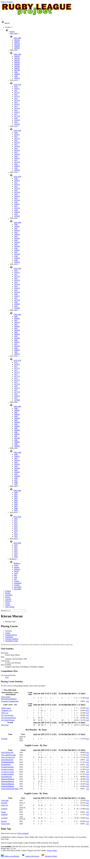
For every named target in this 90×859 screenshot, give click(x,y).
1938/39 (17, 212)
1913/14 (17, 100)
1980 (16, 408)
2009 (16, 510)
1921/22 (17, 138)
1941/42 (17, 230)
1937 (16, 206)
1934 (16, 194)
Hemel (3, 812)
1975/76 (17, 384)
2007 (16, 506)
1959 (16, 306)
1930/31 (17, 180)
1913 (16, 98)
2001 (16, 494)
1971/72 (17, 368)
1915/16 (17, 108)
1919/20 (17, 124)
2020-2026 (13, 539)
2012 (16, 523)
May (15, 575)
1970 (16, 362)
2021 (16, 547)
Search (3, 611)
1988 (16, 440)
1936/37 (17, 204)
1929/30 (17, 170)
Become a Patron (51, 856)
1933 (16, 190)
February (17, 569)
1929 (16, 168)
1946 (16, 248)
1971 (16, 366)
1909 (16, 76)
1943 (16, 236)
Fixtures (8, 591)
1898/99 (17, 46)
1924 (16, 148)
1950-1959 (13, 264)
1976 (16, 386)
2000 (16, 492)
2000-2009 (13, 486)
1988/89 (17, 442)
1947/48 (17, 254)
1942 (16, 232)
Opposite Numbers (11, 639)
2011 (15, 521)
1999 (16, 484)
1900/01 (17, 56)
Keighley (4, 809)
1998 (16, 482)
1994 (16, 470)
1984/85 (17, 426)
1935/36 (17, 200)
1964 (16, 332)
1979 (16, 398)
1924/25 (17, 150)
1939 (16, 214)
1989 (16, 444)
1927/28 (17, 162)
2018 (16, 534)
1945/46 (17, 246)
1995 (16, 474)
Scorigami (8, 595)
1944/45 (17, 242)
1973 (16, 374)
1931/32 (17, 184)
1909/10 (17, 78)
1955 (16, 290)
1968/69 (17, 350)
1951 (16, 274)
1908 (16, 72)
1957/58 (17, 300)
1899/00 (17, 48)
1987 (16, 436)
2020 (16, 545)
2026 (16, 557)
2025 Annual (9, 607)
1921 (16, 136)
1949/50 (17, 262)
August (16, 581)
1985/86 (17, 430)
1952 (16, 278)
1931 (16, 182)
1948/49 (17, 258)
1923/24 (17, 146)
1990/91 (17, 456)
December (17, 589)
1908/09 (17, 74)
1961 (16, 320)
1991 (16, 458)
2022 (16, 549)
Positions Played (11, 635)
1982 (16, 416)
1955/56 (17, 292)
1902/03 (17, 60)
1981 (16, 412)
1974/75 (17, 380)
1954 (16, 286)
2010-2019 (13, 512)
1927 (16, 160)
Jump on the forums (32, 856)
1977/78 (17, 392)
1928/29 (17, 166)
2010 (16, 519)
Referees (8, 601)
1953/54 (17, 284)
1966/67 (17, 342)
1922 (16, 140)
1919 (16, 122)
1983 (16, 420)
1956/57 (17, 296)
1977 (16, 390)
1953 (16, 282)
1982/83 (17, 418)
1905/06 (17, 66)
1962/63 (17, 326)
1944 (16, 240)
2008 (16, 508)
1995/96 (17, 476)
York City (4, 805)
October (17, 585)
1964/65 (17, 334)
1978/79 (17, 396)
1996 (16, 478)
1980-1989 (13, 402)
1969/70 (17, 354)
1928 (16, 164)
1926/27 (17, 158)
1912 (16, 94)
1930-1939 (13, 172)
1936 (16, 202)
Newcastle (4, 800)
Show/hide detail (9, 690)
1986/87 (17, 434)
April (16, 573)
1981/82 (17, 414)
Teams (7, 603)
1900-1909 (13, 50)
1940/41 (17, 226)
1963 (16, 328)
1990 (16, 454)
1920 (16, 132)
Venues (7, 605)
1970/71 (17, 364)
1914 (16, 102)
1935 (16, 198)
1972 (16, 370)
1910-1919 (13, 80)
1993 (16, 466)
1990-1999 (13, 448)
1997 (16, 480)
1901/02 (17, 58)
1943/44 (17, 238)
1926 (16, 156)
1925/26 (17, 154)
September (17, 583)
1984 (16, 424)
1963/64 (17, 330)
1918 (16, 118)
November (17, 587)
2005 (16, 502)
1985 (16, 428)
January (16, 567)
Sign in (3, 2)
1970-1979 (13, 356)
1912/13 (17, 96)
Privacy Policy (52, 850)
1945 (16, 244)
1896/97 (17, 42)
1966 (16, 340)
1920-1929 (13, 126)
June (15, 577)
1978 (16, 394)
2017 (16, 532)
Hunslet (4, 821)
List (87, 698)
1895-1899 (13, 34)
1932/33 (17, 188)
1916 (16, 110)
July (15, 579)
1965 (16, 336)
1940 (16, 224)
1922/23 (17, 142)
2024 (16, 553)
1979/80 (17, 400)
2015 (16, 529)
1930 (16, 178)
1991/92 (17, 460)
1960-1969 (13, 310)
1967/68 (17, 346)
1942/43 (17, 234)
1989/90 (17, 446)
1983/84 (17, 422)
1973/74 (17, 376)
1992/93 (17, 464)
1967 (16, 344)
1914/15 (17, 104)
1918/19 (17, 120)
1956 (16, 294)
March (16, 571)
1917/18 (17, 116)
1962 (16, 324)
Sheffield (4, 814)
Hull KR (4, 803)
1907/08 (17, 70)
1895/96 (17, 40)
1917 (16, 114)
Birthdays (13, 559)
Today (16, 565)
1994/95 (17, 472)
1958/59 (17, 304)
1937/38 (17, 208)
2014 (16, 527)
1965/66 (17, 338)
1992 (16, 462)
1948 (16, 256)
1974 (16, 378)
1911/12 (17, 92)
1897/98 (17, 44)
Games (7, 633)
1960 (16, 316)
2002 (16, 496)
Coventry (4, 818)
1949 (16, 260)
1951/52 (17, 276)
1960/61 (17, 318)
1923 (16, 144)
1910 (16, 86)
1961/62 (17, 322)
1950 (16, 270)
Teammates (9, 637)
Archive (8, 27)
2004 (16, 500)
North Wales (5, 824)
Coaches (8, 599)
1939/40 (17, 216)
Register (10, 2)
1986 (16, 432)
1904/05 (17, 64)
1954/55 (17, 288)
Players (7, 597)
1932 (16, 186)
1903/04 (17, 62)
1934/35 (17, 196)
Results (7, 593)
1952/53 (17, 280)
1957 (16, 298)
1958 (16, 302)
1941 (16, 228)
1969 (16, 352)
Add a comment (23, 833)
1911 (15, 90)
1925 (16, 152)
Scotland (4, 739)
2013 (16, 525)
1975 (16, 382)
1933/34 (17, 192)
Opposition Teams (11, 641)
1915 (16, 106)
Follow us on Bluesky (11, 856)
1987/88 (17, 438)
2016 (16, 531)
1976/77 (17, 388)
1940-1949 (13, 218)
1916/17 (17, 112)
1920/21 (17, 134)
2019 (16, 536)
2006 (16, 504)
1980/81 (17, 410)
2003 (16, 498)
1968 (16, 348)
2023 (16, 551)
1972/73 (17, 372)
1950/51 (17, 272)
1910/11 (17, 88)
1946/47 (17, 250)
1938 (16, 210)
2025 (16, 555)
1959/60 (17, 308)
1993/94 (17, 468)
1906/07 (17, 68)
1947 (16, 252)
